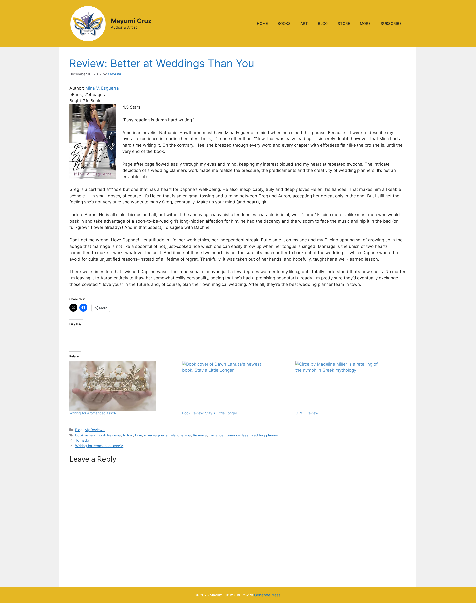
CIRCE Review (306, 413)
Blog (79, 430)
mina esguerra (156, 435)
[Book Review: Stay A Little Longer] (236, 386)
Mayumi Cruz (131, 21)
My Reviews (95, 430)
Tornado (82, 440)
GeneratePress (267, 595)
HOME (262, 23)
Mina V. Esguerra (102, 88)
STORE (344, 23)
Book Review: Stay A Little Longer (209, 413)
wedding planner (264, 435)
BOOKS (284, 23)
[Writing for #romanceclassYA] (123, 386)
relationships (180, 435)
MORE (365, 23)
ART (304, 23)
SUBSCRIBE (391, 23)
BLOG (323, 23)
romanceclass (237, 435)
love (138, 435)
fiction (128, 435)
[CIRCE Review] (349, 386)
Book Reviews (109, 435)
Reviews (200, 435)
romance (216, 435)
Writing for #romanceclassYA (92, 413)
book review (85, 435)
